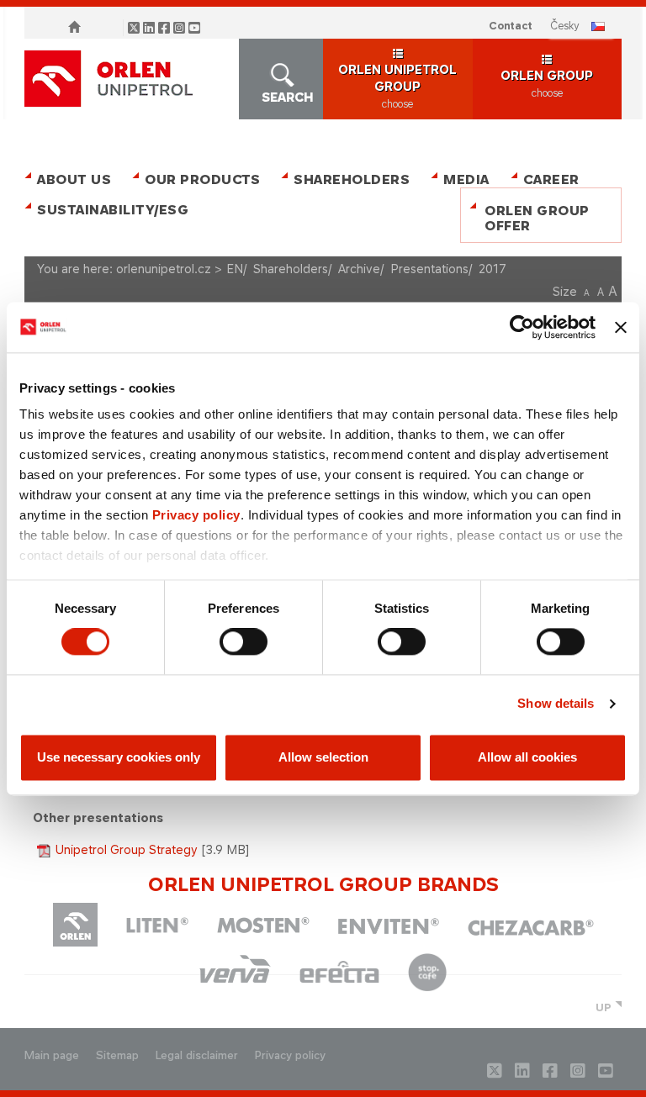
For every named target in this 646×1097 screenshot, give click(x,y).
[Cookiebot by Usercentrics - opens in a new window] (522, 327)
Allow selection (323, 757)
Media (466, 179)
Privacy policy (196, 515)
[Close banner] (621, 327)
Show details (555, 704)
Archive (359, 268)
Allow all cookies (527, 757)
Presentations (429, 268)
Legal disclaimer (197, 1055)
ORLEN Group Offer (537, 218)
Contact (510, 25)
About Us (74, 179)
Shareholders (352, 179)
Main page (51, 1055)
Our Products (202, 179)
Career (551, 179)
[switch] (243, 642)
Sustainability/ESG (106, 210)
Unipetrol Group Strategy (126, 849)
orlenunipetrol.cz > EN (179, 268)
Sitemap (117, 1055)
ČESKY (565, 25)
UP (604, 1007)
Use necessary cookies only (118, 757)
